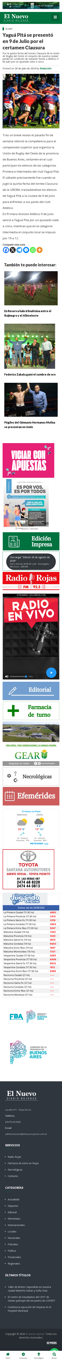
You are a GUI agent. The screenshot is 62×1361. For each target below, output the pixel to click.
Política (12, 1250)
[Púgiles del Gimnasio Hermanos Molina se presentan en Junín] (31, 399)
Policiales (13, 1244)
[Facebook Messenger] (26, 250)
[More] (40, 250)
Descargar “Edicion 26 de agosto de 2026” (30, 562)
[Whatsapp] (33, 250)
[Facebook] (6, 250)
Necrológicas (15, 1169)
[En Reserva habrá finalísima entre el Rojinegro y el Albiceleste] (31, 288)
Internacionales (16, 1225)
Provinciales (14, 1257)
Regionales (14, 1263)
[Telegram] (19, 250)
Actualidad (13, 1199)
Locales (12, 1231)
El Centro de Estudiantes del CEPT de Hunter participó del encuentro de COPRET (31, 1298)
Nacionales (14, 1238)
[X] (13, 250)
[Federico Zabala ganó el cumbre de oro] (29, 346)
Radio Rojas (14, 1156)
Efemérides (14, 1218)
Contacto (13, 1176)
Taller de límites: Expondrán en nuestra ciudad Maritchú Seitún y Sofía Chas (29, 1288)
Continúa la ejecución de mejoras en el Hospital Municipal (29, 1308)
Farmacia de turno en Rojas (23, 1163)
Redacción (45, 68)
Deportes (13, 1205)
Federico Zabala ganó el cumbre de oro (30, 374)
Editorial (12, 1212)
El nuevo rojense (35, 1334)
